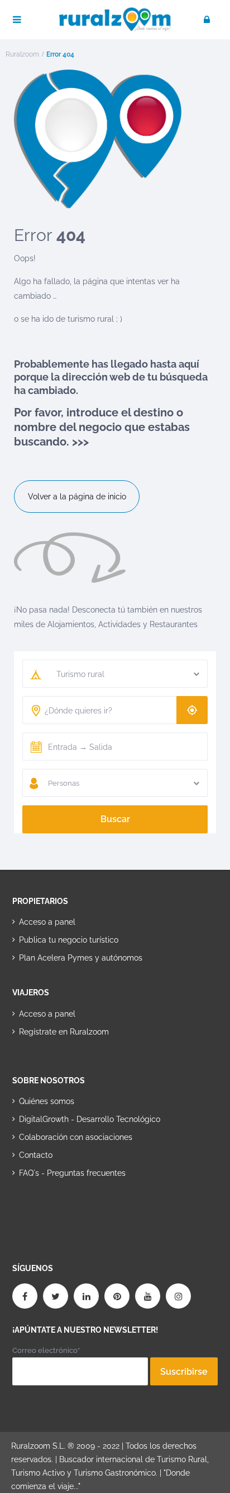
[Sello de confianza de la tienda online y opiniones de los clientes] (54, 1208)
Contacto (35, 1155)
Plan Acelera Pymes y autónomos (80, 957)
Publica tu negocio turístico (68, 939)
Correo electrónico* (46, 1350)
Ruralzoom (22, 54)
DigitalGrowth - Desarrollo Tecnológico (89, 1119)
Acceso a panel (47, 921)
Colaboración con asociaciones (75, 1137)
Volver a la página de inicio (77, 496)
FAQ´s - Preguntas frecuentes (72, 1173)
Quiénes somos (46, 1101)
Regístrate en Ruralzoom (64, 1031)
